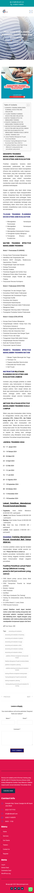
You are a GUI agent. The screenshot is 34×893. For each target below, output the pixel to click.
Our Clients (6, 840)
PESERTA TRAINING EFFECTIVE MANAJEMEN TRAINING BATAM (14, 123)
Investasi (7, 537)
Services (5, 836)
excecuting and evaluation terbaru (13, 652)
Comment (17, 729)
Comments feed (6, 870)
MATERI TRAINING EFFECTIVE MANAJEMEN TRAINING (13, 119)
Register (5, 854)
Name (8, 718)
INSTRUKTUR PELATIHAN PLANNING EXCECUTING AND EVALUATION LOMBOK (17, 127)
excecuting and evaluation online (13, 645)
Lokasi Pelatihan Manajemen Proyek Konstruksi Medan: (15, 138)
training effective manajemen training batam (16, 673)
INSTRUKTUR (8, 371)
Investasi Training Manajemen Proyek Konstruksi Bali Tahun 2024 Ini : (15, 142)
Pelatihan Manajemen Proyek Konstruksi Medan (17, 661)
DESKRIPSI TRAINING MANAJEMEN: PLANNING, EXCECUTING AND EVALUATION (15, 110)
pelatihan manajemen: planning (13, 664)
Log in (3, 865)
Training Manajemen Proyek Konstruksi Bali (16, 677)
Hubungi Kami (8, 791)
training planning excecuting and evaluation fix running (17, 684)
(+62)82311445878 (18, 4)
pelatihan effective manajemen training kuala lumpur (17, 656)
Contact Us (6, 849)
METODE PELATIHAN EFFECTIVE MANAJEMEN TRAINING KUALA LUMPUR (16, 131)
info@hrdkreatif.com (18, 2)
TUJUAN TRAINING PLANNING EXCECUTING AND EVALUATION (14, 115)
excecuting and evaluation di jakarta (14, 638)
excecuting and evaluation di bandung (14, 634)
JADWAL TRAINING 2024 (12, 134)
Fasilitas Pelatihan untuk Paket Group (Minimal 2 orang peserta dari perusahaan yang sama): (16, 147)
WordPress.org (6, 873)
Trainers (5, 845)
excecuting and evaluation (15, 631)
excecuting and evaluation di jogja (13, 641)
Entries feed (5, 867)
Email (25, 718)
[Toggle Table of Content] (27, 105)
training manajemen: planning (12, 680)
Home (5, 831)
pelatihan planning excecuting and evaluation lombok (17, 669)
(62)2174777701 (10, 810)
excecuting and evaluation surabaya (14, 649)
